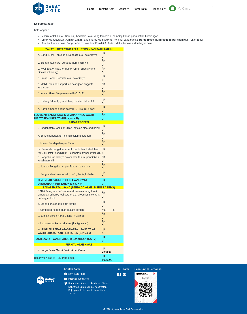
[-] (119, 274)
